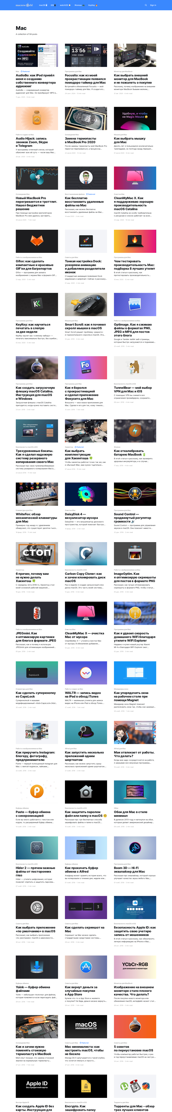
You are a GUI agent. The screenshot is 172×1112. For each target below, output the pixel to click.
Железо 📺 (80, 5)
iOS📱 (53, 5)
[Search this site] (146, 5)
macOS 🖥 (43, 5)
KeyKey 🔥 (93, 5)
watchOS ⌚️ (65, 5)
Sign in (153, 5)
